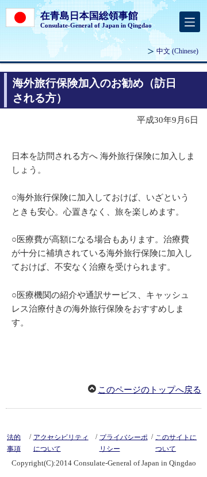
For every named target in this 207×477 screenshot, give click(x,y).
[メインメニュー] (189, 21)
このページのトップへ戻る (149, 389)
